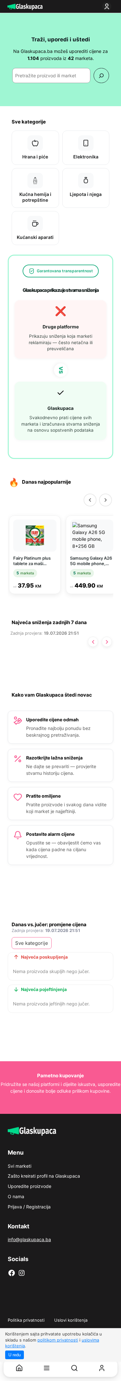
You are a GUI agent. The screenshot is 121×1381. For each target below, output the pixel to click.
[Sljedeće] (107, 642)
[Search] (101, 75)
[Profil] (102, 1368)
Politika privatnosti (26, 1320)
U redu (14, 1354)
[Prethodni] (90, 500)
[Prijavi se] (108, 6)
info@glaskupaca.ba (29, 1239)
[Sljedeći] (105, 500)
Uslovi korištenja (70, 1320)
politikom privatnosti (57, 1340)
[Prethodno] (93, 642)
